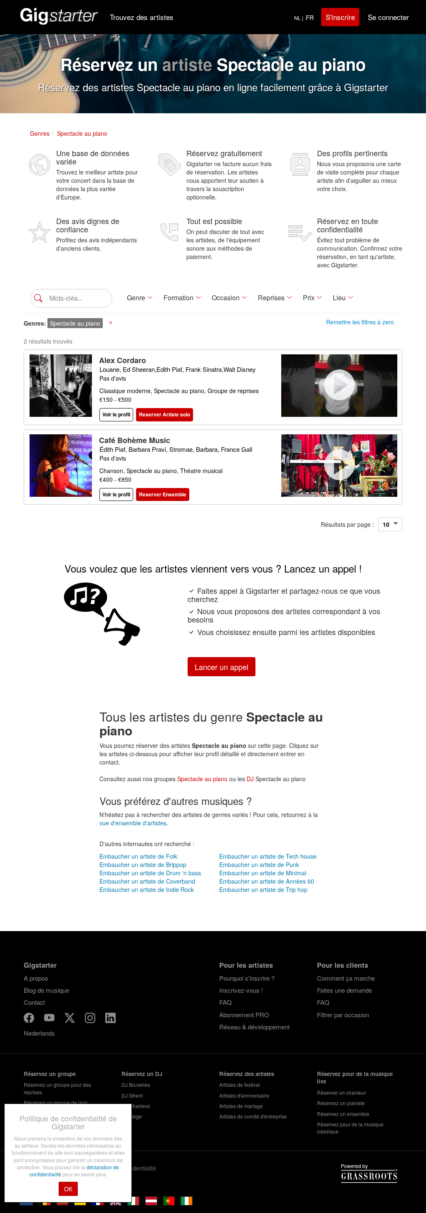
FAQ (225, 1002)
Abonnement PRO (244, 1014)
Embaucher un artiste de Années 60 (266, 881)
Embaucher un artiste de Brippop (142, 864)
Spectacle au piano (202, 779)
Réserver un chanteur (341, 1092)
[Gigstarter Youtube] (50, 1019)
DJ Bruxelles (135, 1084)
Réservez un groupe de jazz (55, 1102)
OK (68, 1189)
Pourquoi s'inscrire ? (247, 978)
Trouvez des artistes (141, 17)
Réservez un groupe (50, 1074)
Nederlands (39, 1033)
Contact (34, 1002)
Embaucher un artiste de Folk (138, 856)
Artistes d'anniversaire (244, 1095)
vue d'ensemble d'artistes (132, 823)
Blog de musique (46, 990)
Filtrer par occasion (343, 1014)
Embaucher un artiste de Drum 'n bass (150, 873)
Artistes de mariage (241, 1105)
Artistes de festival (239, 1084)
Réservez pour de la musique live (355, 1078)
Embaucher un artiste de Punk (259, 864)
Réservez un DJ (141, 1074)
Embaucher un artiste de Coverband (147, 881)
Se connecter (388, 17)
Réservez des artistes (246, 1074)
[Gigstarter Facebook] (30, 1019)
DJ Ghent (132, 1095)
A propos (36, 978)
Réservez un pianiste (341, 1102)
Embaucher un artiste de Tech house (268, 856)
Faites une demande (344, 990)
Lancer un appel (221, 666)
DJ (250, 779)
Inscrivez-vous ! (241, 990)
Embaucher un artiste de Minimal (262, 873)
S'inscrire (340, 17)
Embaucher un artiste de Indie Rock (146, 889)
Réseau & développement (254, 1026)
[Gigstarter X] (70, 1019)
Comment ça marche (346, 978)
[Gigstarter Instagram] (91, 1019)
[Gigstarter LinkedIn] (110, 1019)
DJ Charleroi (135, 1105)
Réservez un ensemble (343, 1113)
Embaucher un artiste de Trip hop (263, 889)
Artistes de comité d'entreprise (253, 1116)
